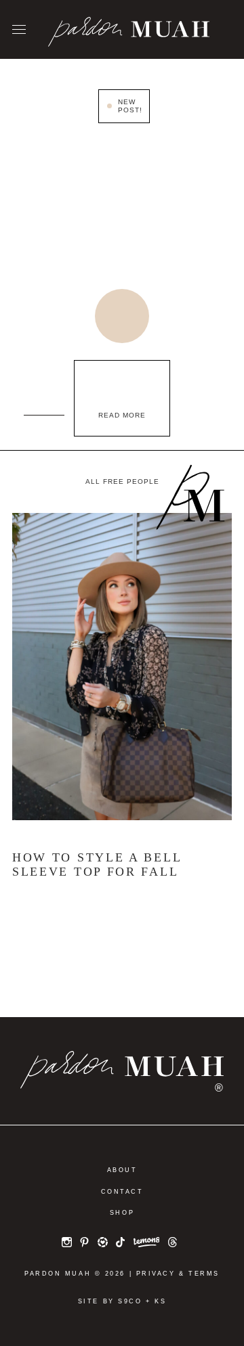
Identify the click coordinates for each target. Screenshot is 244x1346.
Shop (122, 1212)
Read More (122, 415)
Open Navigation (19, 30)
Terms (204, 1273)
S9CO (130, 1301)
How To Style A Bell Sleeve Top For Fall (96, 864)
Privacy (156, 1273)
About (122, 1170)
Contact (122, 1191)
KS (160, 1301)
